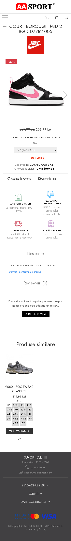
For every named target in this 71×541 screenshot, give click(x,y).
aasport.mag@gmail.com (37, 472)
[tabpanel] (35, 91)
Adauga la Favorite (20, 179)
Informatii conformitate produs (24, 272)
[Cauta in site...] (66, 17)
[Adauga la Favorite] (19, 439)
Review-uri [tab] (35, 283)
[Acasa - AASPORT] (35, 6)
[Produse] (5, 18)
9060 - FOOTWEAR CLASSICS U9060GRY (19, 389)
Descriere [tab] (35, 254)
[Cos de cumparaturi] (57, 17)
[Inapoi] (3, 27)
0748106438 (38, 467)
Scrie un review (36, 314)
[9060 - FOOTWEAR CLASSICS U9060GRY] (19, 368)
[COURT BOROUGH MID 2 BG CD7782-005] (35, 91)
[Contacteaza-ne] (47, 17)
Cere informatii (49, 179)
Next (65, 95)
